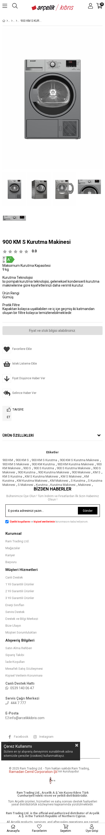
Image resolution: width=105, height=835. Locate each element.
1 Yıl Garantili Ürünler (19, 584)
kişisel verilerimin (44, 521)
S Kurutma (78, 480)
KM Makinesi (59, 480)
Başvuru (11, 562)
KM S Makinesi (71, 476)
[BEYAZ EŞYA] (11, 21)
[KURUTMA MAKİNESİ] (16, 21)
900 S (27, 468)
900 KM (7, 460)
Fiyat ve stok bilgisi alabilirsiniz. (52, 331)
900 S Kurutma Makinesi (73, 468)
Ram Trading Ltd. (17, 541)
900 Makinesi (81, 472)
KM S (96, 472)
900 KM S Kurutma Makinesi (79, 460)
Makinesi (84, 485)
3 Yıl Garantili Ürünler (19, 598)
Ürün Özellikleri (18, 435)
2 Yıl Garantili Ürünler (19, 591)
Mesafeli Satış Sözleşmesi (24, 668)
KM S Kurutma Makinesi (41, 476)
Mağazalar (12, 548)
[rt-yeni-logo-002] (52, 780)
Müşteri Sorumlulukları (21, 632)
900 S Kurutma (44, 468)
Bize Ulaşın (13, 625)
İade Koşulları (15, 662)
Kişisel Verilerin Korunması (23, 675)
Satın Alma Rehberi (18, 648)
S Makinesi (25, 485)
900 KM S (22, 460)
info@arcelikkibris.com (27, 718)
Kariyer (10, 555)
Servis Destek (15, 612)
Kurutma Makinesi (62, 485)
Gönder (88, 510)
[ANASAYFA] (7, 21)
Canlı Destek (14, 577)
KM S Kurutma (12, 476)
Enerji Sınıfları (14, 605)
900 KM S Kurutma (44, 460)
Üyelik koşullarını (20, 521)
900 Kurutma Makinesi (53, 472)
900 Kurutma (26, 472)
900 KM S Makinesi (15, 464)
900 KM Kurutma (43, 464)
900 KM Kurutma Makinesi (75, 464)
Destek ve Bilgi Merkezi (21, 619)
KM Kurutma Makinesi (32, 480)
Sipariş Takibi (14, 655)
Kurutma (42, 485)
